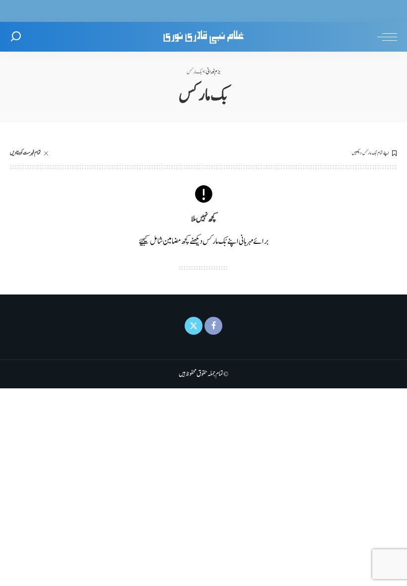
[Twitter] (194, 326)
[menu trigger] (384, 37)
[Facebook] (213, 326)
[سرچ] (16, 37)
